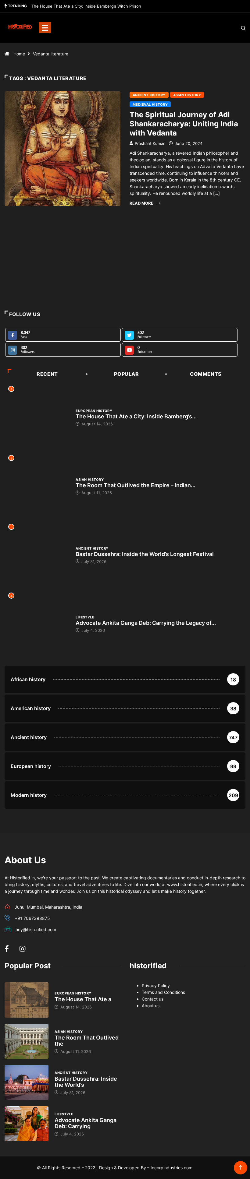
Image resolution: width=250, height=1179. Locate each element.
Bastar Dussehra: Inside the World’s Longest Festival (145, 554)
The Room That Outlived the (87, 1040)
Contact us (152, 998)
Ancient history (149, 95)
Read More (141, 203)
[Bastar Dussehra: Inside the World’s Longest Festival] (26, 1082)
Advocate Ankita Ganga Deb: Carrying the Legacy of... (146, 623)
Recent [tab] (47, 374)
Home (19, 53)
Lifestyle (85, 617)
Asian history (187, 95)
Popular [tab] (126, 374)
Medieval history (150, 104)
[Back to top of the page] (240, 1167)
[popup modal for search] (235, 27)
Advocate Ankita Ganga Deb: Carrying (85, 1123)
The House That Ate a (83, 999)
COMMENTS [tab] (206, 374)
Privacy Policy (156, 985)
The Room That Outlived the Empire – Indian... (135, 485)
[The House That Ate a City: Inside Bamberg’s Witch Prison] (26, 1000)
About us (150, 1005)
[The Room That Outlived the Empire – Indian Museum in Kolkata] (26, 1041)
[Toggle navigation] (45, 27)
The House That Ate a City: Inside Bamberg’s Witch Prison (86, 6)
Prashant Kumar (150, 143)
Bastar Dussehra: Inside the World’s (86, 1081)
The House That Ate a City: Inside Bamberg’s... (136, 416)
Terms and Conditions (163, 992)
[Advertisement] (125, 271)
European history (94, 411)
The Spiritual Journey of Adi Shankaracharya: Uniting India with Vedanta (184, 123)
